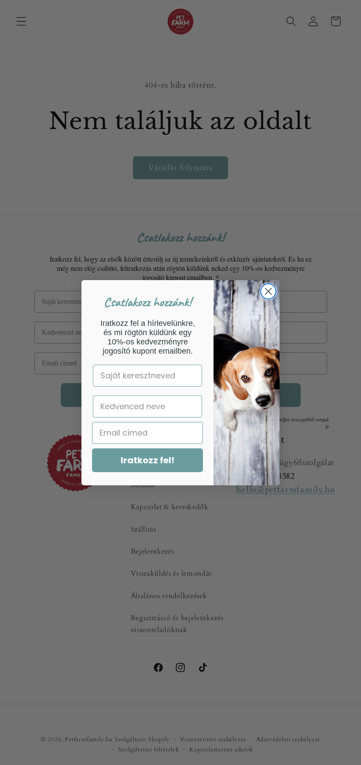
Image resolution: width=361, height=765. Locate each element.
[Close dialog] (268, 291)
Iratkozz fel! (147, 460)
